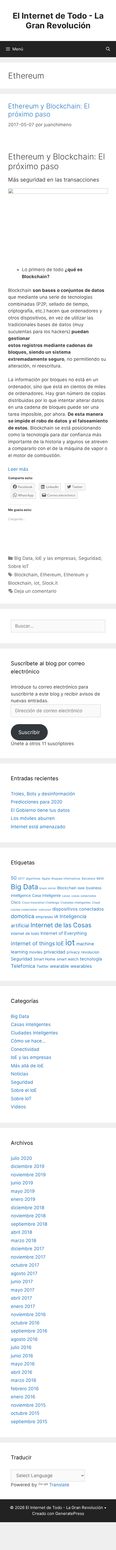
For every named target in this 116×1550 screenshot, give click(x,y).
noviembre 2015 (28, 1405)
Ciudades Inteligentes (34, 1032)
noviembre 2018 (28, 1215)
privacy (73, 952)
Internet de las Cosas (60, 925)
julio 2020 (21, 1158)
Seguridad (90, 558)
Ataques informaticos (65, 878)
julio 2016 (21, 1347)
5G (14, 878)
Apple (46, 878)
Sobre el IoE (24, 1090)
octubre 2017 (25, 1265)
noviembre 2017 (28, 1257)
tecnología (91, 959)
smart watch (68, 959)
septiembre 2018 (29, 1224)
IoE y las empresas (55, 558)
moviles (35, 952)
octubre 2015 (25, 1413)
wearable (59, 966)
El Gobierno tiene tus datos (40, 810)
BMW (81, 888)
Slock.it (50, 583)
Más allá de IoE (27, 1065)
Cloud (96, 902)
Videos (18, 1106)
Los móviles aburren (33, 818)
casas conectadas (83, 896)
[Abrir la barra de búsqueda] (108, 49)
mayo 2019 (23, 1191)
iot (36, 583)
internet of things (33, 943)
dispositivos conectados (78, 909)
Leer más (18, 469)
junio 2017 (22, 1281)
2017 (21, 878)
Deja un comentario (35, 591)
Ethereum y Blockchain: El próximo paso (49, 110)
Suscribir (29, 732)
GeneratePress (69, 1513)
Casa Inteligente (46, 895)
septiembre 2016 (29, 1331)
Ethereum (50, 574)
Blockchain (25, 574)
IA (56, 916)
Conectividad (25, 1049)
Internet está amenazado (38, 826)
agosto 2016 (24, 1339)
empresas (44, 916)
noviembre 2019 (28, 1174)
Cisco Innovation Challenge (40, 902)
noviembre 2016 (28, 1314)
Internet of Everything (63, 933)
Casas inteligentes (31, 1024)
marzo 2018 (23, 1240)
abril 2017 (21, 1298)
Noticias (19, 1074)
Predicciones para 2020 (36, 802)
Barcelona (88, 878)
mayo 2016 (23, 1364)
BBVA (100, 878)
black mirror (47, 888)
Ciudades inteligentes (75, 902)
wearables (81, 966)
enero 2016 (23, 1396)
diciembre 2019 (28, 1166)
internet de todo (25, 933)
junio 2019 (22, 1183)
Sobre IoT (18, 566)
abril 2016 (21, 1372)
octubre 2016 (25, 1323)
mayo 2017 (23, 1290)
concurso (45, 909)
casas (66, 896)
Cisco (16, 902)
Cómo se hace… (28, 1041)
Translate (59, 1484)
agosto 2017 (24, 1273)
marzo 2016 (23, 1380)
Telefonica (23, 966)
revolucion (90, 952)
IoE (60, 943)
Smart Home (44, 959)
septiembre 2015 (29, 1421)
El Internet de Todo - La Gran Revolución (58, 20)
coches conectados (24, 909)
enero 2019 (23, 1199)
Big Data (23, 558)
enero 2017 (23, 1306)
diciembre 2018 (27, 1207)
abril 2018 (21, 1232)
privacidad (54, 952)
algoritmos (33, 878)
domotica (22, 916)
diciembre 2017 (27, 1248)
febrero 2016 (25, 1388)
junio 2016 (22, 1355)
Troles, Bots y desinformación (43, 793)
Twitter (42, 966)
